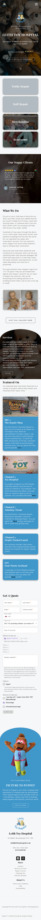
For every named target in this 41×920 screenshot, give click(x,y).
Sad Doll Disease (20, 875)
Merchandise (20, 121)
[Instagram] (23, 858)
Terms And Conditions (20, 884)
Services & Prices (20, 868)
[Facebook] (18, 858)
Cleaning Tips (20, 873)
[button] (20, 59)
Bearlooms (21, 139)
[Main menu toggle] (36, 4)
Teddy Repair (20, 86)
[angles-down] (20, 69)
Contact (20, 866)
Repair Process (20, 871)
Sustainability (20, 888)
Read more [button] (9, 182)
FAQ (20, 886)
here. (20, 448)
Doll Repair (20, 104)
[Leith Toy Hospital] (4, 4)
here (34, 496)
